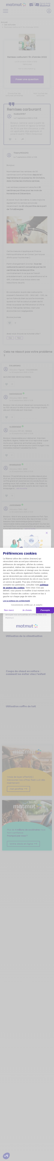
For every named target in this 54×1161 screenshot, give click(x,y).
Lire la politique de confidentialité (16, 601)
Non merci (9, 610)
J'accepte (45, 610)
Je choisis (27, 610)
